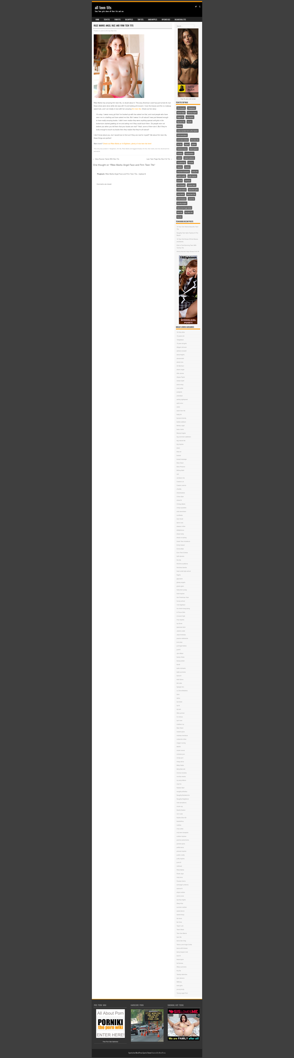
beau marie (180, 429)
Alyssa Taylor (181, 377)
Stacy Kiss (180, 903)
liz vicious (180, 717)
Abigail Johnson (182, 347)
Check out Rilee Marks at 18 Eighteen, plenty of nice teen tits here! (127, 143)
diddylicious (180, 530)
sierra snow (180, 896)
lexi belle (179, 702)
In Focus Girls (181, 612)
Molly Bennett (181, 769)
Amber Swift (180, 381)
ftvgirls (187, 144)
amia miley (180, 384)
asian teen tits (181, 411)
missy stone (180, 761)
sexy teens (180, 194)
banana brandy (181, 418)
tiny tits (140, 19)
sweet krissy (180, 915)
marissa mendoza (182, 735)
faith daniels (180, 556)
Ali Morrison (180, 366)
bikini (178, 448)
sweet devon (181, 911)
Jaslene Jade (181, 631)
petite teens (180, 847)
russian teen (191, 185)
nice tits (190, 162)
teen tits (107, 19)
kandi (178, 664)
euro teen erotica (182, 140)
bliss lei (179, 452)
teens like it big (181, 941)
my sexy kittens (181, 780)
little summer (181, 713)
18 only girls (181, 108)
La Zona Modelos (182, 690)
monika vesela (181, 776)
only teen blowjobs (183, 171)
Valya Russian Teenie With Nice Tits (106, 159)
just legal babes (182, 646)
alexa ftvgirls (180, 355)
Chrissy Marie (181, 504)
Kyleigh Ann (180, 687)
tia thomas (180, 963)
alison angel (180, 369)
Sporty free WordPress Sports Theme (139, 1053)
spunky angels (181, 203)
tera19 (179, 956)
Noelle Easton (181, 810)
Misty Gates (180, 765)
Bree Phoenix (181, 467)
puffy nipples (192, 176)
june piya (179, 642)
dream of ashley (182, 537)
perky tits (195, 171)
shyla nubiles (181, 892)
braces (179, 455)
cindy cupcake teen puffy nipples (187, 131)
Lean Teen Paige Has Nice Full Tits (159, 159)
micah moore (181, 750)
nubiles (187, 167)
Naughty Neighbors (183, 799)
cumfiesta (180, 515)
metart (179, 158)
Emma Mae (180, 549)
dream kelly (180, 534)
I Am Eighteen (181, 605)
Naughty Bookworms (183, 795)
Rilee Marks (125, 149)
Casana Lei (180, 481)
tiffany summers (181, 967)
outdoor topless (181, 836)
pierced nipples (181, 851)
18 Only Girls (181, 332)
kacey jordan (181, 661)
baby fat (179, 414)
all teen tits (103, 7)
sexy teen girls (193, 190)
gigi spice (180, 579)
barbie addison (181, 422)
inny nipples (180, 620)
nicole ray (180, 806)
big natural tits (180, 19)
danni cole (180, 523)
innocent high (181, 616)
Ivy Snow (179, 623)
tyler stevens (180, 978)
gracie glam (180, 586)
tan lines (179, 922)
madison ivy (180, 724)
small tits (191, 199)
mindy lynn (180, 758)
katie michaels (181, 668)
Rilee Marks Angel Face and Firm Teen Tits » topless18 (125, 174)
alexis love (180, 362)
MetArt (179, 746)
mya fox (179, 784)
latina (178, 698)
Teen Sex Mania (182, 933)
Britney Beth (180, 470)
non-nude (180, 814)
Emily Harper (181, 545)
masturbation (189, 153)
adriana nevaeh (182, 351)
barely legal (181, 113)
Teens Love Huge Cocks (184, 944)
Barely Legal (181, 425)
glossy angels (181, 582)
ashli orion (180, 403)
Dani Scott (180, 519)
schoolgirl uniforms (182, 885)
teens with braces (182, 948)
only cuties (180, 829)
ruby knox (180, 877)
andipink (179, 392)
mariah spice (181, 732)
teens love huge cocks (184, 208)
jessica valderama (182, 638)
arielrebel (180, 396)
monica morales (182, 773)
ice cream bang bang (183, 608)
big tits (190, 122)
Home (97, 19)
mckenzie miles (181, 739)
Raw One (114, 31)
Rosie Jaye (180, 874)
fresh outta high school (184, 571)
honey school (181, 601)
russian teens (181, 190)
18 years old (166, 19)
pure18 (179, 181)
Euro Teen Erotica (182, 552)
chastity (179, 489)
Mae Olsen (180, 728)
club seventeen (182, 135)
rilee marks (151, 149)
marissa (179, 153)
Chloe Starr (180, 496)
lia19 (178, 705)
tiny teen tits (189, 212)
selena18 (179, 888)
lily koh (179, 709)
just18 (178, 649)
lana (178, 694)
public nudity (181, 176)
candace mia (181, 478)
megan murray (181, 743)
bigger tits (180, 117)
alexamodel (180, 358)
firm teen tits (136, 109)
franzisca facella (182, 567)
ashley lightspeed (182, 399)
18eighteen (112, 149)
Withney (179, 982)
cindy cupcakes (181, 508)
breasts (139, 149)
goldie (194, 144)
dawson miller (181, 526)
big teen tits (180, 122)
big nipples (129, 19)
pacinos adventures (183, 840)
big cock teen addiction (184, 437)
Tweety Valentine (182, 974)
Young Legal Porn (182, 993)
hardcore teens (182, 149)
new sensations (181, 802)
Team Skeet (180, 929)
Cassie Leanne (181, 485)
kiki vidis (179, 683)
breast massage (182, 459)
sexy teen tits (191, 194)
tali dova (179, 918)
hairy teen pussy (182, 590)
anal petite (180, 388)
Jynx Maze (180, 653)
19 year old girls (182, 343)
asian (178, 407)
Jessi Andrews (181, 635)
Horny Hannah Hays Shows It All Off (188, 251)
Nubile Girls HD (181, 817)
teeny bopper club (182, 952)
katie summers (181, 672)
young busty (180, 989)
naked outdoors (189, 158)
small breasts (181, 199)
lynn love (179, 720)
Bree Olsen (180, 463)
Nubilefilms (180, 821)
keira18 (179, 676)
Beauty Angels (181, 433)
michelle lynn (181, 754)
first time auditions (182, 564)
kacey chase (180, 657)
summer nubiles (182, 907)
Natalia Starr (180, 788)
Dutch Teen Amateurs (183, 541)
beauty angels (192, 113)
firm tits (117, 19)
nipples (179, 167)
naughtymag (181, 162)
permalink (97, 151)
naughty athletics (182, 791)
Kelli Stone (180, 679)
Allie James (180, 373)
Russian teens (181, 881)
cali (178, 474)
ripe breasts (181, 185)
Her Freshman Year (183, 597)
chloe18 (179, 500)
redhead (187, 181)
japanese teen (181, 627)
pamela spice (181, 844)
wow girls (179, 985)
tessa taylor (180, 959)
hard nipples (152, 19)
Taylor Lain (180, 926)
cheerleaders (181, 493)
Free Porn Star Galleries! (110, 1042)
